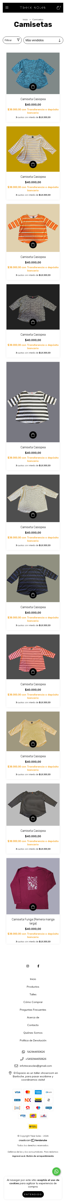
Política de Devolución (33, 1040)
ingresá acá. (19, 1156)
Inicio (25, 19)
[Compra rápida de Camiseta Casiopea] (33, 86)
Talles (33, 994)
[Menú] (8, 7)
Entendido (33, 1194)
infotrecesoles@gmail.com (36, 1066)
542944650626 (36, 1052)
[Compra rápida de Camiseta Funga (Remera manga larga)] (33, 907)
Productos (33, 986)
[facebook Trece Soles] (38, 966)
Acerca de (33, 1017)
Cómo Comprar (33, 1002)
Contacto (33, 1025)
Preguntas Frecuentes (33, 1009)
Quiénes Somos (33, 1032)
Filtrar (8, 40)
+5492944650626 (35, 1059)
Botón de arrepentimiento (40, 1156)
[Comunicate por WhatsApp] (56, 1171)
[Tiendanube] (33, 1141)
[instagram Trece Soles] (28, 966)
